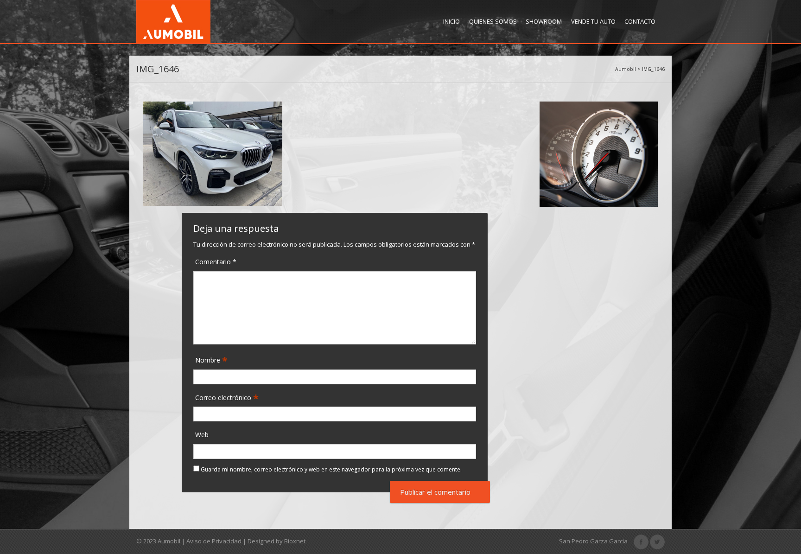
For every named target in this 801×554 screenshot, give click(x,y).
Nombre (208, 360)
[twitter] (657, 541)
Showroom (544, 21)
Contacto (639, 21)
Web (202, 434)
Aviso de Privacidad (214, 541)
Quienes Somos (493, 21)
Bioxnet (294, 541)
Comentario (215, 261)
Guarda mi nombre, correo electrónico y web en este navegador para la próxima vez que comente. (331, 469)
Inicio (451, 21)
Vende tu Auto (593, 21)
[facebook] (641, 541)
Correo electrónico (224, 398)
